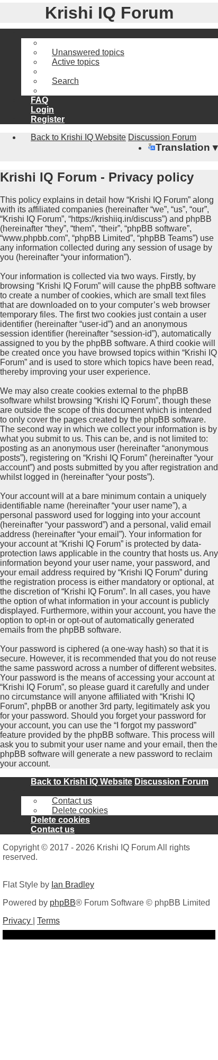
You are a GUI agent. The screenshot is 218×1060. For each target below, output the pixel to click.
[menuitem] (83, 52)
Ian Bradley (72, 884)
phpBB (63, 902)
